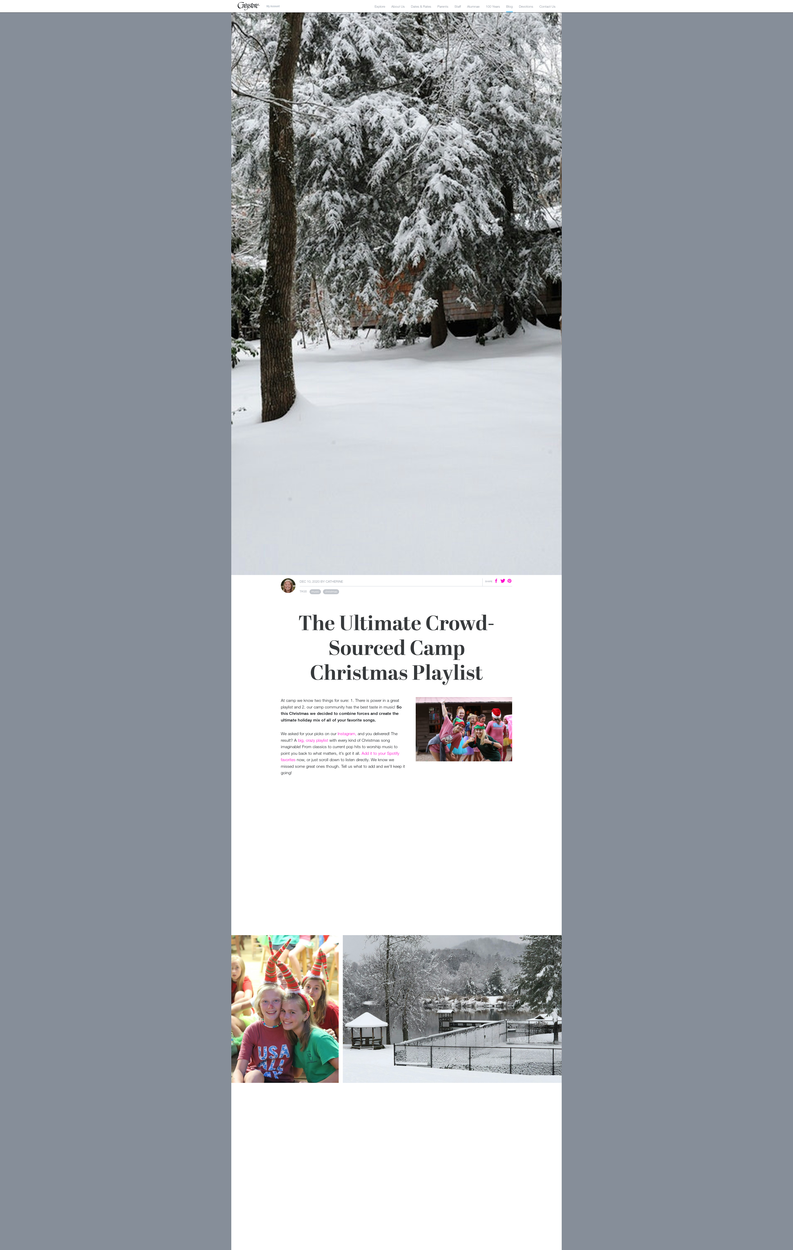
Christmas (331, 591)
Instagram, (347, 733)
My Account (273, 6)
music (315, 591)
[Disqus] (396, 1138)
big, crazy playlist (313, 740)
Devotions (526, 6)
